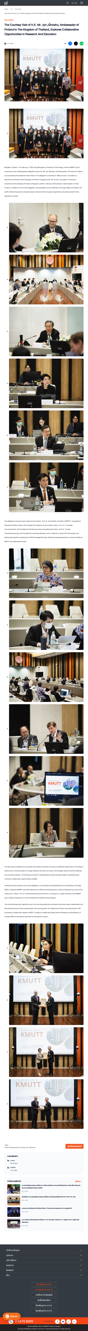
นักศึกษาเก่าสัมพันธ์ (44, 1295)
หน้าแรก (6, 9)
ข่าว (11, 9)
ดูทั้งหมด (78, 1181)
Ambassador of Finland (18, 1147)
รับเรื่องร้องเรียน (44, 1300)
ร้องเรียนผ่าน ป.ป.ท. (44, 1311)
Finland (7, 1147)
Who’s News (18, 9)
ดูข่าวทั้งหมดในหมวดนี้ (74, 1146)
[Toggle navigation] (81, 3)
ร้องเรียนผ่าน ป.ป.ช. (44, 1305)
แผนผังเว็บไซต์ (48, 1321)
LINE (82, 43)
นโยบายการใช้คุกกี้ (43, 1326)
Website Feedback (55, 1326)
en (76, 3)
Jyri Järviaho (31, 1147)
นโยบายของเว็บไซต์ (33, 1326)
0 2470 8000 (24, 1321)
